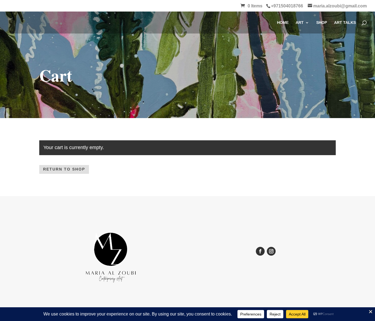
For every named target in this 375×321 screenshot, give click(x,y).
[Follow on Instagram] (271, 251)
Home (283, 23)
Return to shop (64, 169)
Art (300, 23)
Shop (321, 23)
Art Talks (345, 23)
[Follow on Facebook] (260, 251)
